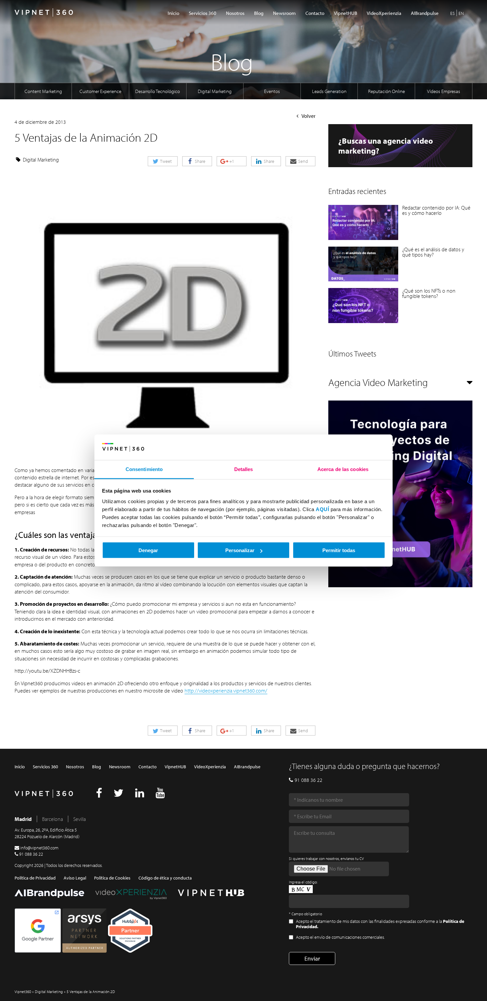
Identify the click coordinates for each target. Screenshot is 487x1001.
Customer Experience (100, 91)
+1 (231, 161)
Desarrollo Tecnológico (157, 91)
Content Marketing (43, 91)
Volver (308, 116)
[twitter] (119, 794)
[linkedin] (139, 794)
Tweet (165, 161)
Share (199, 161)
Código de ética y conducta (165, 878)
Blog (258, 13)
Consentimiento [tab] (144, 469)
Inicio (173, 13)
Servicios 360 (202, 13)
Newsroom (284, 13)
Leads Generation (329, 91)
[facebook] (99, 794)
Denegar (148, 550)
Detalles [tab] (243, 469)
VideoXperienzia (384, 13)
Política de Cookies (112, 878)
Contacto (314, 13)
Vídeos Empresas (443, 91)
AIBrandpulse (425, 13)
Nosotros (235, 13)
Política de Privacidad (35, 878)
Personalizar (239, 550)
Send (302, 161)
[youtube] (160, 794)
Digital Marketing (215, 91)
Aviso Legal (75, 878)
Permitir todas (338, 550)
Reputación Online (386, 91)
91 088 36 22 (31, 854)
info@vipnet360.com (39, 848)
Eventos (272, 91)
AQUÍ (322, 509)
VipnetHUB (345, 13)
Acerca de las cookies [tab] (342, 469)
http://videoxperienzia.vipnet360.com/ (226, 690)
